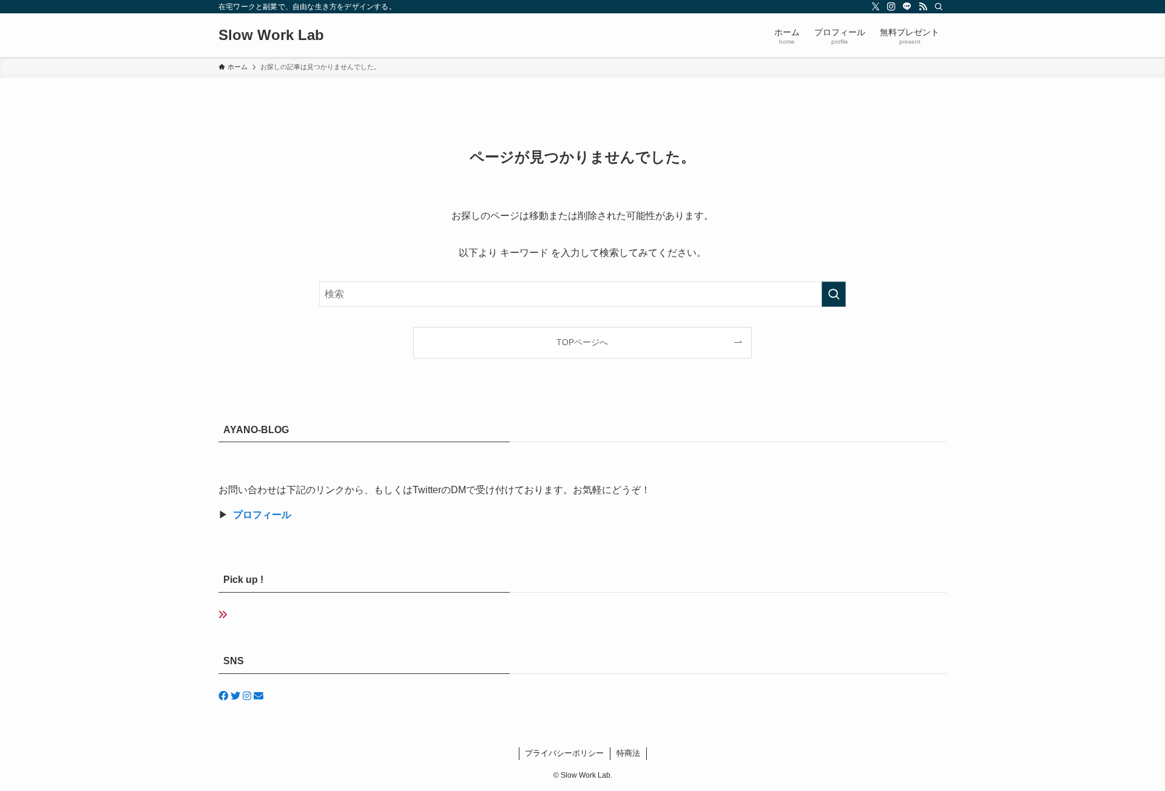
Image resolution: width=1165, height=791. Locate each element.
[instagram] (891, 6)
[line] (907, 6)
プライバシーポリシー (564, 753)
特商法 (628, 753)
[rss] (923, 6)
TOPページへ (582, 342)
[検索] (939, 6)
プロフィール (262, 515)
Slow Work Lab (271, 35)
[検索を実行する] (834, 294)
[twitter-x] (875, 6)
